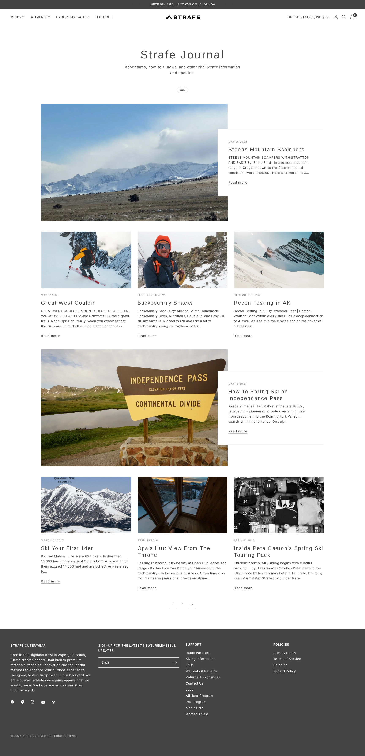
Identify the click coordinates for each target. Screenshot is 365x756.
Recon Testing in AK (262, 303)
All (182, 89)
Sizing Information (200, 659)
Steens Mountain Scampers (266, 149)
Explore (102, 17)
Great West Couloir (68, 303)
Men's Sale (194, 708)
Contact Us (195, 683)
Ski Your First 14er (67, 548)
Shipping (280, 665)
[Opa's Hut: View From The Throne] (183, 505)
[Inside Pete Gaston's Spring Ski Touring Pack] (279, 505)
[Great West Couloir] (86, 260)
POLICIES (281, 644)
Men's (16, 17)
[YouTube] (46, 702)
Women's (38, 17)
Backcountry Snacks (165, 303)
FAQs (190, 665)
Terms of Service (287, 659)
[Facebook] (15, 702)
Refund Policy (284, 671)
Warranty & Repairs (201, 671)
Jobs (189, 689)
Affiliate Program (199, 696)
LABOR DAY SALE (70, 17)
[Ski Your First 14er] (86, 505)
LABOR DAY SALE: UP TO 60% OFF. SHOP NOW (182, 4)
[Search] (344, 17)
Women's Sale (197, 714)
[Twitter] (25, 702)
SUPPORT (194, 644)
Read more (238, 182)
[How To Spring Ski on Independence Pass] (134, 407)
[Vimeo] (56, 702)
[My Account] (336, 17)
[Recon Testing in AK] (279, 260)
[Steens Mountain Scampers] (134, 162)
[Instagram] (35, 702)
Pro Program (196, 702)
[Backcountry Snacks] (183, 260)
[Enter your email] (175, 662)
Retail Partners (198, 653)
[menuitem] (19, 17)
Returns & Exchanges (203, 677)
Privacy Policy (284, 653)
